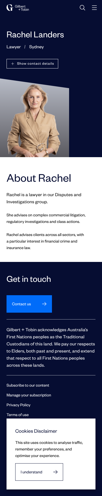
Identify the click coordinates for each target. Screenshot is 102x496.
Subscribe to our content (28, 385)
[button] (32, 63)
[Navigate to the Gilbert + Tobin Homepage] (18, 7)
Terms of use (18, 414)
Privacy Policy (18, 404)
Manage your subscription (29, 395)
